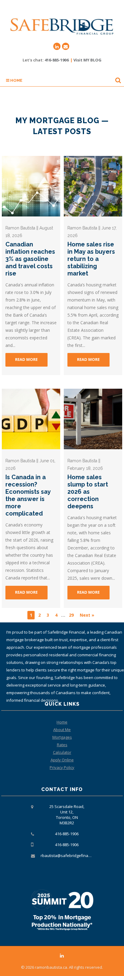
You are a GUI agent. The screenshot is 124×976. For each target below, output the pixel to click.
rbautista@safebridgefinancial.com (73, 855)
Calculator (62, 752)
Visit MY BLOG (87, 60)
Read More (26, 359)
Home (15, 80)
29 (71, 615)
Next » (87, 615)
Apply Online (62, 760)
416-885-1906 (57, 60)
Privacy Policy (62, 767)
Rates (62, 744)
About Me (62, 729)
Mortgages (62, 737)
